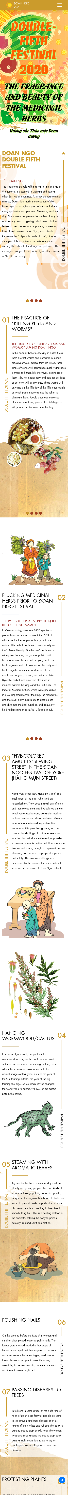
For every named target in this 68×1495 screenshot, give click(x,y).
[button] (59, 4)
